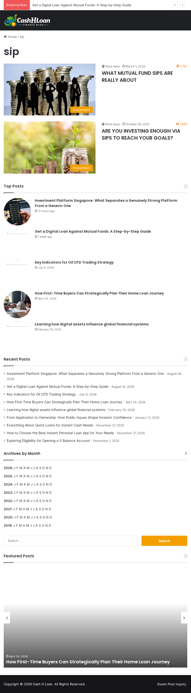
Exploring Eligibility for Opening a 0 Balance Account (48, 441)
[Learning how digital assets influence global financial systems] (17, 335)
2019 (7, 525)
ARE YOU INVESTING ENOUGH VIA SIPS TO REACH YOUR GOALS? (141, 134)
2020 (8, 517)
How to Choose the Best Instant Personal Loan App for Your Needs (60, 433)
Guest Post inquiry (171, 684)
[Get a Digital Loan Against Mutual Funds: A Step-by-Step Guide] (17, 242)
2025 (8, 476)
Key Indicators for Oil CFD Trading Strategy (74, 262)
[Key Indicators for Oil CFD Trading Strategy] (17, 273)
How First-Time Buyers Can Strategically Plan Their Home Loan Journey (99, 293)
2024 (8, 484)
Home (12, 37)
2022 (8, 501)
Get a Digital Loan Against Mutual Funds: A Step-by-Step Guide (81, 5)
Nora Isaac (112, 66)
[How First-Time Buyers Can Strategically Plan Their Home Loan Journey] (17, 304)
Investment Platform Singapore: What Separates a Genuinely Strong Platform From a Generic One (85, 374)
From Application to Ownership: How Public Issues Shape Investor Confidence (69, 417)
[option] (95, 618)
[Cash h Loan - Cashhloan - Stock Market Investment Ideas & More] (27, 20)
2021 (7, 509)
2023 (8, 493)
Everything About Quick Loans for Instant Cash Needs (50, 425)
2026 (8, 468)
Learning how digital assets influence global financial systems (92, 324)
